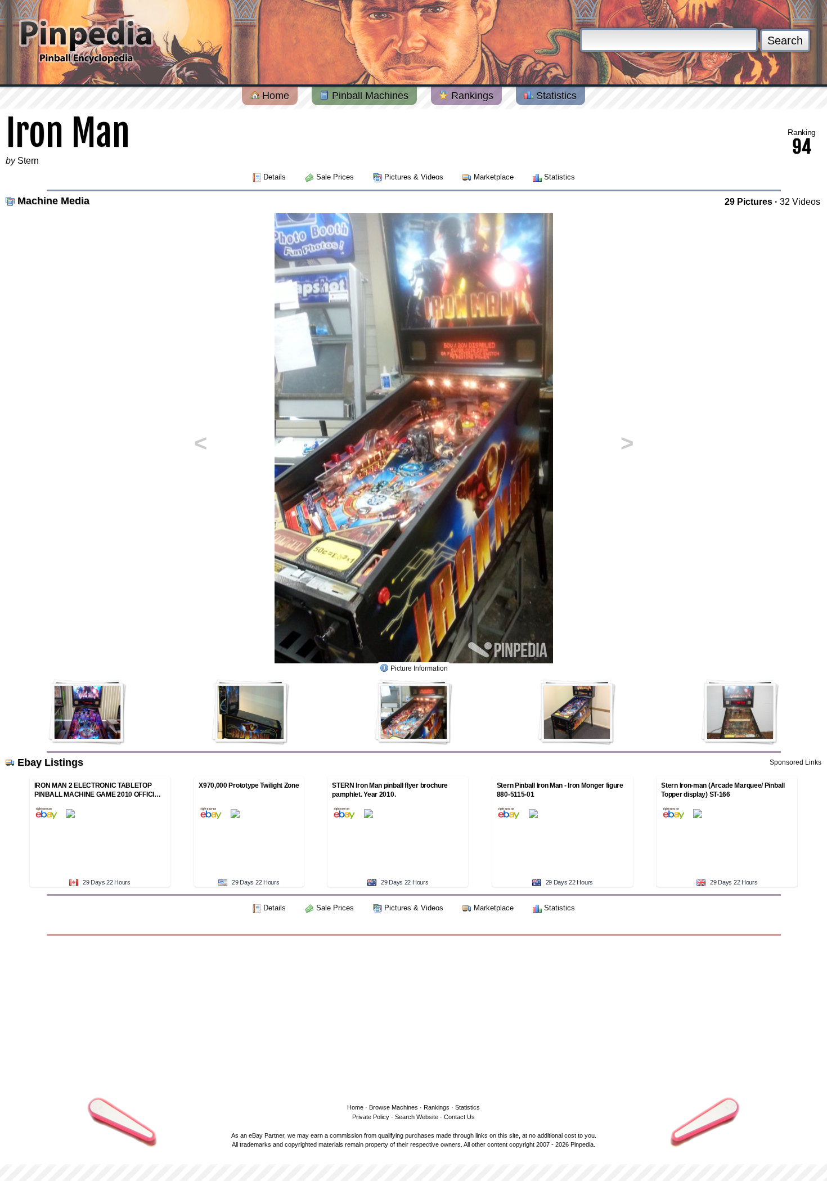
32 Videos (800, 201)
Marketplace (493, 177)
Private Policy (370, 1116)
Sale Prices (335, 177)
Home (274, 95)
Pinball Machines (368, 95)
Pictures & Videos (414, 177)
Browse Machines (393, 1107)
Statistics (555, 95)
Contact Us (459, 1116)
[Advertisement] (413, 1017)
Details (274, 177)
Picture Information (419, 668)
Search (785, 40)
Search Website (416, 1116)
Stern (28, 160)
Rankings (470, 95)
